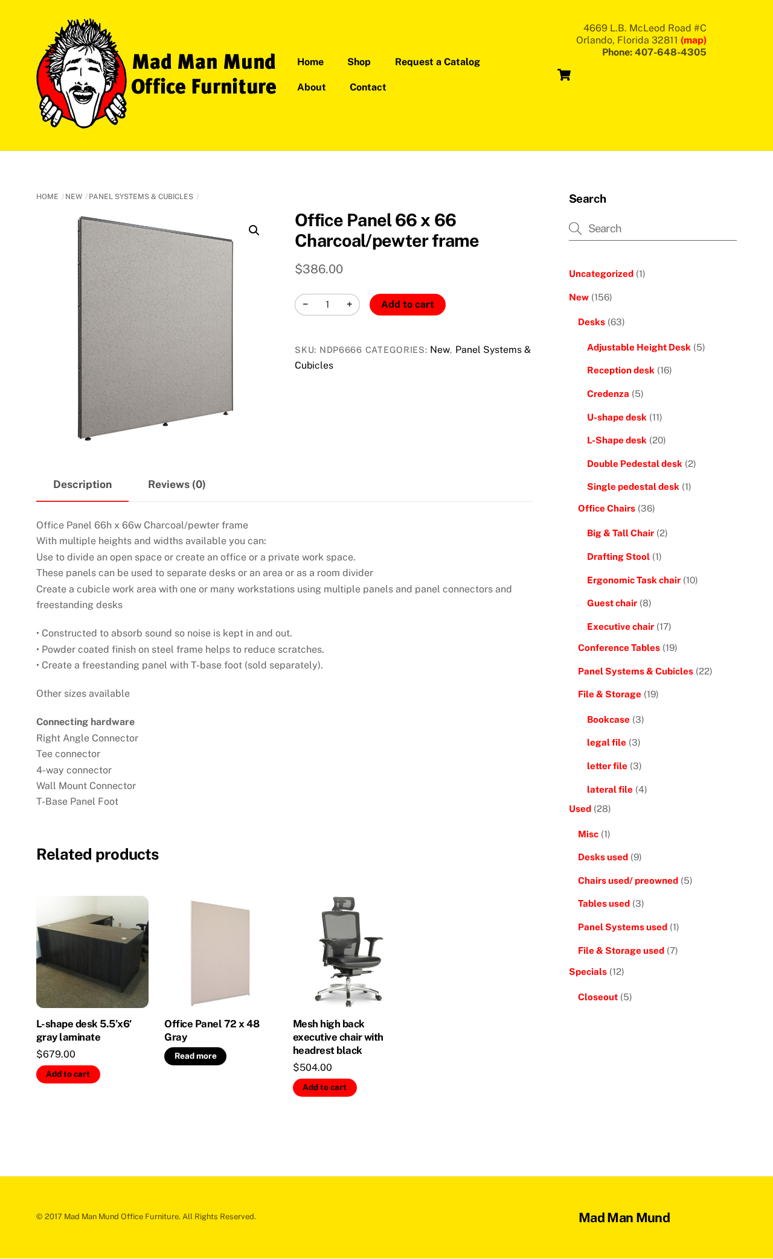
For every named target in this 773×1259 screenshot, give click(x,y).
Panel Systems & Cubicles (141, 196)
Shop (359, 62)
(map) (694, 40)
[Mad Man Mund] (157, 122)
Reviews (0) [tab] (177, 484)
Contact (368, 87)
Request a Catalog (437, 62)
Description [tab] (82, 484)
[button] (254, 230)
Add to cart (407, 304)
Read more (196, 1056)
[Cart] (564, 75)
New (73, 196)
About (311, 87)
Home (310, 62)
